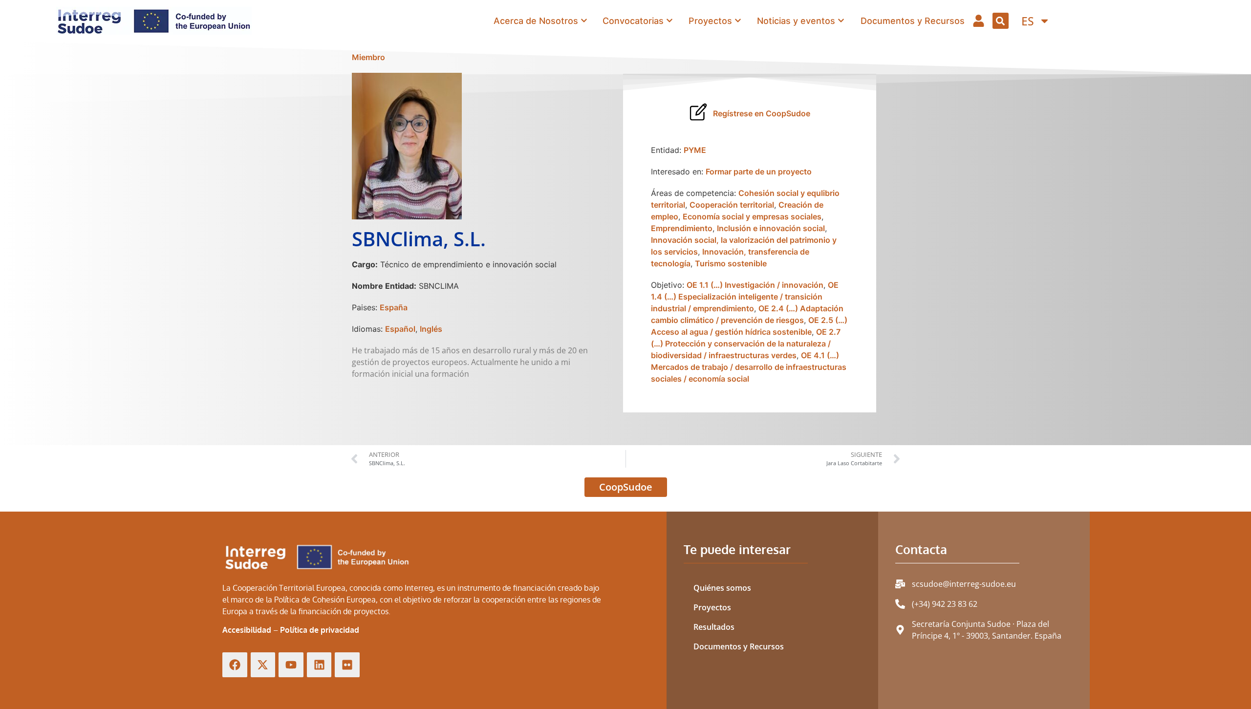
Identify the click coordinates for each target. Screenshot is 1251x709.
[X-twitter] (263, 664)
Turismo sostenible (731, 263)
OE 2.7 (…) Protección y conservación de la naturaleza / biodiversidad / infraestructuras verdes (746, 343)
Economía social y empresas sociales (752, 216)
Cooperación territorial (732, 205)
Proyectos (712, 607)
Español (400, 329)
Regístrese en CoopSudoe (761, 113)
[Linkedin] (319, 664)
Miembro (368, 57)
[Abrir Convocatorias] (669, 20)
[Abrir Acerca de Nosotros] (584, 20)
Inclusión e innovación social (771, 228)
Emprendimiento (681, 228)
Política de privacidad (319, 630)
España (394, 307)
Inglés (431, 329)
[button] (1000, 21)
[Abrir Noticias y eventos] (841, 20)
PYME (695, 150)
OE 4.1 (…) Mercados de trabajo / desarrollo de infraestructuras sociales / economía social (748, 367)
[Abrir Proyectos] (737, 20)
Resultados (713, 627)
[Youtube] (291, 664)
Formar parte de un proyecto (759, 171)
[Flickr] (347, 664)
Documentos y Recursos (738, 646)
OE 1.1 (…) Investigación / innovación (755, 285)
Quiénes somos (722, 587)
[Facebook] (234, 664)
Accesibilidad (246, 630)
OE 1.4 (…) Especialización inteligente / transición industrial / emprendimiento (745, 296)
